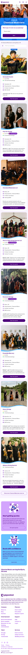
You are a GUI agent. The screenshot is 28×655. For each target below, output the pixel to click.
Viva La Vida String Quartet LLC (12, 240)
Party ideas (18, 611)
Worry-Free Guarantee (9, 555)
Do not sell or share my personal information (12, 648)
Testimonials (4, 636)
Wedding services (19, 636)
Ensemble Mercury (8, 353)
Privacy (7, 645)
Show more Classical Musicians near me (14, 493)
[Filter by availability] (15, 46)
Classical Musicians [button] (14, 22)
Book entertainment (6, 619)
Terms (2, 645)
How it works (18, 609)
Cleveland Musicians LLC (10, 188)
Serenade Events (8, 77)
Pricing (3, 634)
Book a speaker (5, 621)
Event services (19, 632)
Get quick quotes (14, 527)
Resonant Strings (8, 297)
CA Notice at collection (7, 646)
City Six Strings (7, 131)
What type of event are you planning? (13, 27)
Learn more (14, 562)
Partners (3, 613)
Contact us (18, 621)
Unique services (19, 634)
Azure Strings (7, 409)
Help (16, 619)
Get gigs (3, 632)
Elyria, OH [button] (14, 20)
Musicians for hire (6, 623)
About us (3, 609)
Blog (2, 611)
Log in (16, 623)
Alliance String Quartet (10, 465)
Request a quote (19, 613)
